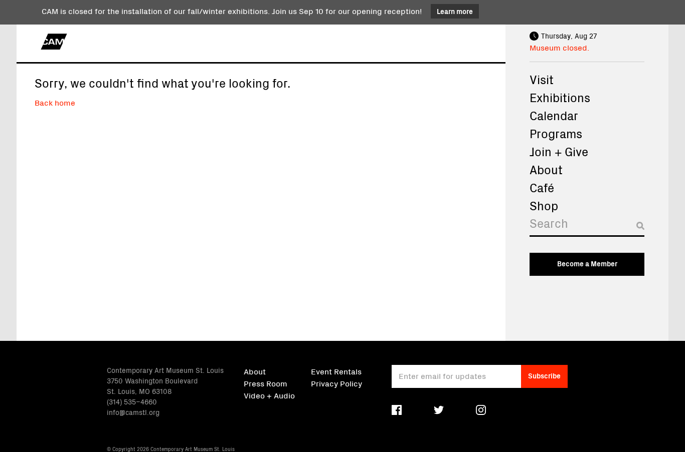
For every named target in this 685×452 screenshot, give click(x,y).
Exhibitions (560, 97)
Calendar (554, 115)
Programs (556, 133)
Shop (544, 205)
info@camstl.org (133, 412)
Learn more (455, 11)
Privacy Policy (336, 382)
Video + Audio (269, 394)
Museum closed (558, 47)
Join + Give (559, 151)
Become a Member (587, 263)
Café (542, 187)
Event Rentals (336, 370)
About (546, 169)
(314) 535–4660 (132, 401)
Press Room (265, 382)
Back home (55, 102)
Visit (542, 79)
